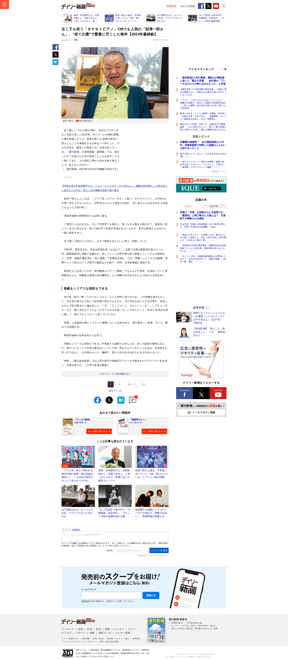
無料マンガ (105, 633)
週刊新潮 (74, 152)
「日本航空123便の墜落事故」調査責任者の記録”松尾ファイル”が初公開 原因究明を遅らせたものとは (203, 248)
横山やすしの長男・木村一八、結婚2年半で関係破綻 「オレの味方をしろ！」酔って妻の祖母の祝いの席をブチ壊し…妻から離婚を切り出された (203, 127)
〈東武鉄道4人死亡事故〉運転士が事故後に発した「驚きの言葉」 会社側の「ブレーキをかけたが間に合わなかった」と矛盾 (203, 80)
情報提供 (171, 6)
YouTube (218, 390)
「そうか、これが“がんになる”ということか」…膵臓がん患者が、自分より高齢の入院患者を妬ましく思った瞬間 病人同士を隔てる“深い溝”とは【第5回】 (203, 104)
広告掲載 (86, 639)
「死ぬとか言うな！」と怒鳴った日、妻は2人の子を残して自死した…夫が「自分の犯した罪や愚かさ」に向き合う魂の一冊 (203, 237)
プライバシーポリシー (71, 642)
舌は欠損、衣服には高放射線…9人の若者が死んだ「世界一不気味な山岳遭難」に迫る (202, 227)
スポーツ (81, 633)
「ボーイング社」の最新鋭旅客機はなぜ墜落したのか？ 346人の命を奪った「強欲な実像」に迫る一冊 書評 (203, 259)
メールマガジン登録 (203, 412)
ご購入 (126, 639)
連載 (92, 633)
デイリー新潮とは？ (70, 639)
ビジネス (67, 633)
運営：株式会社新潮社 (109, 642)
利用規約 (85, 601)
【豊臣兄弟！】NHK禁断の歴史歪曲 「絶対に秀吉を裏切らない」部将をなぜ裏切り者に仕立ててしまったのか (203, 92)
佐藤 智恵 (79, 422)
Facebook (184, 390)
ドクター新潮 (122, 633)
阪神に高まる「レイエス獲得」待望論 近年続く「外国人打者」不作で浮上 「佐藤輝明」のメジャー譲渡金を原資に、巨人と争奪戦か (203, 116)
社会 (89, 629)
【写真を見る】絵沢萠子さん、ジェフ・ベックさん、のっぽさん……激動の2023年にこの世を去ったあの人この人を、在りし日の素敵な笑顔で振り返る (115, 188)
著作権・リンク (114, 639)
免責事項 (136, 639)
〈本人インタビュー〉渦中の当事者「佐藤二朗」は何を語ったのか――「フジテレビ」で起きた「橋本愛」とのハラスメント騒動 (203, 164)
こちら (111, 656)
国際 (107, 629)
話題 (80, 629)
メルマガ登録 (187, 6)
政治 (98, 629)
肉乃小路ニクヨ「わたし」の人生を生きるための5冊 (203, 155)
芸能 (76, 40)
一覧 (224, 69)
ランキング (68, 629)
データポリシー (90, 642)
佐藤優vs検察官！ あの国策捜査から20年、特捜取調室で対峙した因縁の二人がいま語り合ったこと (203, 145)
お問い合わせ (98, 639)
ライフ (132, 629)
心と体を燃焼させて (116, 374)
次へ (130, 384)
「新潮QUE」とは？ (218, 172)
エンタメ (66, 40)
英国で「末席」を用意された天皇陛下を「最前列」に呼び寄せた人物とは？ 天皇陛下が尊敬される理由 (203, 215)
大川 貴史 (134, 422)
